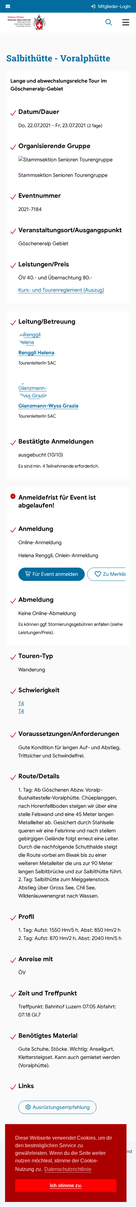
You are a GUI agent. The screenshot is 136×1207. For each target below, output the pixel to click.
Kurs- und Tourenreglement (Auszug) (61, 290)
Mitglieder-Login (114, 6)
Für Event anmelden (54, 574)
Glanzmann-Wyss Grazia (48, 405)
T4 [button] (21, 703)
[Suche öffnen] (108, 22)
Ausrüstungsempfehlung (60, 1107)
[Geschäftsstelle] (8, 6)
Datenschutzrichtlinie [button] (67, 1169)
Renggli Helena (36, 352)
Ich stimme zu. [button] (66, 1185)
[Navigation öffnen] (125, 22)
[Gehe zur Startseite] (27, 22)
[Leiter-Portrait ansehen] (72, 338)
